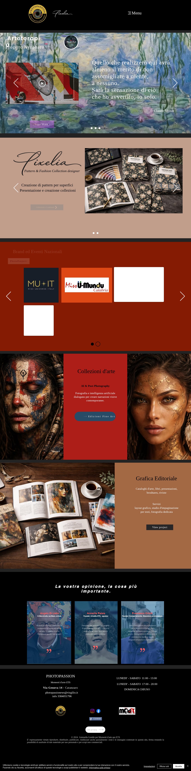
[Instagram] (92, 711)
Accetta (178, 766)
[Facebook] (98, 711)
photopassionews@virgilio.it (61, 692)
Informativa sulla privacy (99, 767)
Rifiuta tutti (164, 766)
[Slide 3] (95, 128)
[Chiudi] (187, 766)
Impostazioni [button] (149, 766)
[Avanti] (175, 83)
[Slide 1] (92, 128)
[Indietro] (16, 83)
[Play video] (71, 108)
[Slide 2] (99, 128)
